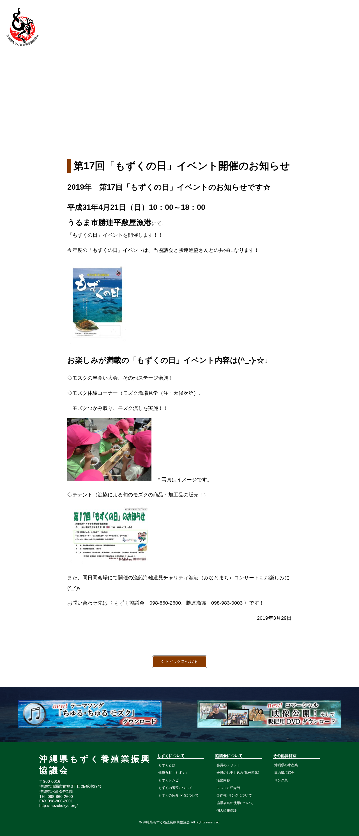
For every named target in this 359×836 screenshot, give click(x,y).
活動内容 (223, 780)
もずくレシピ (168, 780)
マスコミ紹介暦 (228, 788)
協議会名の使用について (235, 803)
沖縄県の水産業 (286, 765)
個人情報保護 (227, 810)
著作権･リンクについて (234, 795)
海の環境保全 (284, 773)
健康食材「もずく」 (173, 773)
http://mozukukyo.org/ (58, 805)
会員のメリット (228, 765)
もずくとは (166, 765)
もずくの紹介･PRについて (178, 795)
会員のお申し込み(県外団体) (238, 773)
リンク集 (281, 780)
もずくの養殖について (175, 788)
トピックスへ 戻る (181, 661)
